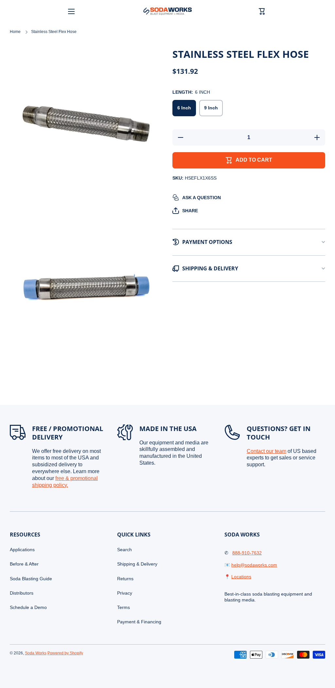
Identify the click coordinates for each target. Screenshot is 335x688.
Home (15, 31)
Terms (123, 607)
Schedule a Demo (28, 607)
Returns (125, 578)
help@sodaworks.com (254, 565)
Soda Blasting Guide (31, 578)
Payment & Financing (139, 621)
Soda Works (35, 653)
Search (124, 549)
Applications (22, 549)
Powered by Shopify (65, 653)
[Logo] (167, 11)
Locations (241, 576)
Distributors (21, 593)
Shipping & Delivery (137, 564)
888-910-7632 (247, 552)
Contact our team (266, 451)
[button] (185, 210)
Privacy (124, 593)
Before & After (24, 564)
